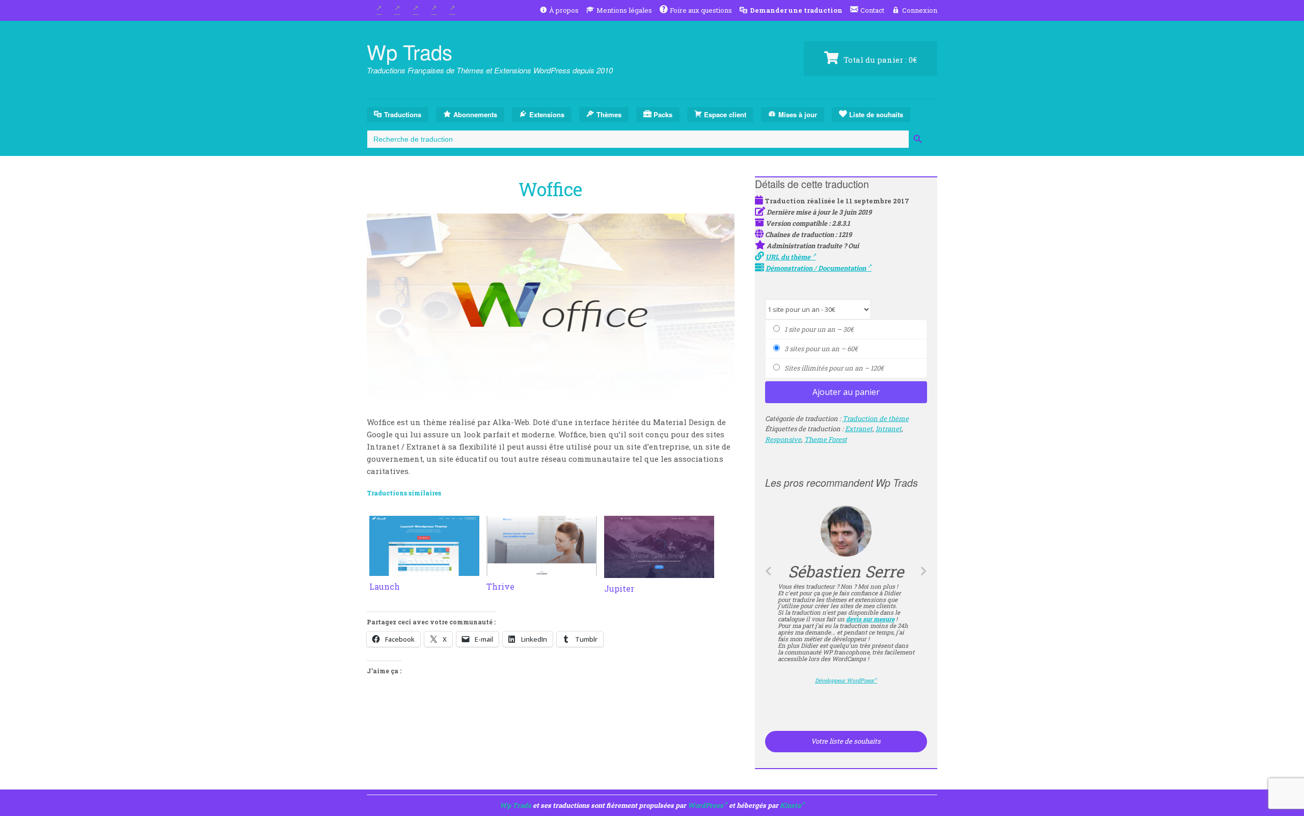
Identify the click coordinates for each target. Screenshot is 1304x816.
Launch (384, 586)
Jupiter (619, 588)
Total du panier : (879, 60)
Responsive (783, 439)
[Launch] (424, 570)
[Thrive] (541, 570)
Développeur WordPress (845, 670)
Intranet (889, 428)
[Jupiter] (659, 572)
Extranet (859, 428)
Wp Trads (409, 51)
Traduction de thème (876, 418)
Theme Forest (825, 439)
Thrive (500, 586)
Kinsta (790, 805)
